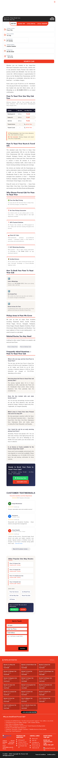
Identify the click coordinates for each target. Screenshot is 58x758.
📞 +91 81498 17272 (21, 482)
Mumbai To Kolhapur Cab (45, 678)
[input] (30, 52)
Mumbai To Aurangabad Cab (28, 684)
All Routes (12, 599)
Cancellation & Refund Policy (35, 743)
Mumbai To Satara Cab (9, 684)
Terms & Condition (40, 754)
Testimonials (35, 748)
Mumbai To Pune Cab (9, 698)
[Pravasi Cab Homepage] (9, 2)
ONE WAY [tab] (13, 23)
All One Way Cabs (14, 595)
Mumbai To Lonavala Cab (10, 691)
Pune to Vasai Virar (12, 346)
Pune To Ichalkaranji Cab (10, 705)
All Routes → (52, 660)
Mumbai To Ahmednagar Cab (46, 671)
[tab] (31, 24)
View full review (18, 543)
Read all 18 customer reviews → (21, 549)
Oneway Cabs (21, 742)
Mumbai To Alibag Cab (9, 664)
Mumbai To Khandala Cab (45, 684)
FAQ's (33, 740)
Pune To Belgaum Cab (26, 698)
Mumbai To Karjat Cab (44, 664)
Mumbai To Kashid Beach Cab (28, 664)
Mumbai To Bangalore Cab (10, 678)
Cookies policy (51, 754)
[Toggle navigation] (54, 1)
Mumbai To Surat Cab (26, 671)
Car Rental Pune (26, 591)
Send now (22, 648)
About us (34, 738)
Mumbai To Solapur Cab (27, 678)
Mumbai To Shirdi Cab (27, 691)
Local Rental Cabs (22, 746)
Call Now (23, 609)
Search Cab (29, 61)
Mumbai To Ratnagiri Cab (10, 671)
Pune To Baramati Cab (44, 698)
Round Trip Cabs (26, 595)
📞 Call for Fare (28, 124)
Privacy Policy (35, 746)
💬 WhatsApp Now (20, 478)
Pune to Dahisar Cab (25, 346)
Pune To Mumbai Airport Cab (28, 705)
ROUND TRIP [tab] (21, 23)
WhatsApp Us (14, 609)
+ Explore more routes (29, 712)
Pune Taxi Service (14, 591)
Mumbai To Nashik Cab (45, 691)
